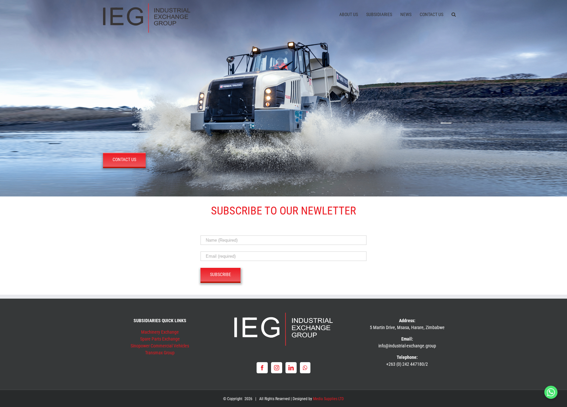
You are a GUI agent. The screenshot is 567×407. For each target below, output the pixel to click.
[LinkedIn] (291, 367)
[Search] (454, 14)
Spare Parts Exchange (160, 339)
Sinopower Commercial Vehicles (160, 345)
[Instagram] (276, 367)
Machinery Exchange (160, 332)
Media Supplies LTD (328, 399)
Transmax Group (160, 352)
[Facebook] (262, 367)
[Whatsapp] (305, 367)
